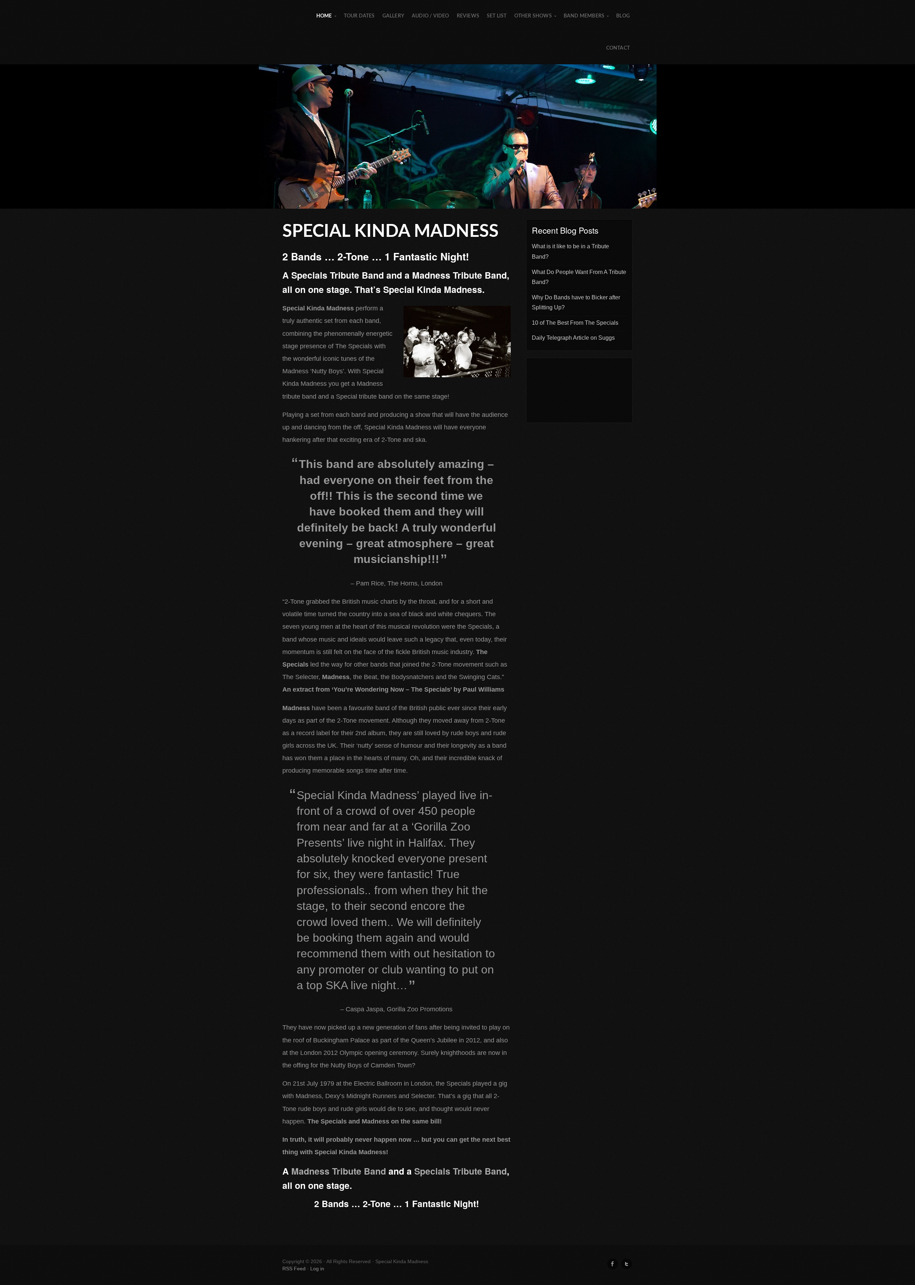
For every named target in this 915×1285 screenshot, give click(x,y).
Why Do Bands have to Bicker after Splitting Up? (576, 302)
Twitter (626, 1264)
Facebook (612, 1264)
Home (326, 23)
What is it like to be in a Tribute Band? (570, 251)
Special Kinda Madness (457, 136)
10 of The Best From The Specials (575, 323)
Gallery (393, 16)
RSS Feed (294, 1268)
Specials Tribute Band (460, 1171)
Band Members (586, 23)
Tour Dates (359, 16)
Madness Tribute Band (338, 1171)
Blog (623, 16)
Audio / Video (430, 16)
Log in (317, 1268)
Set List (497, 16)
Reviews (468, 16)
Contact (618, 48)
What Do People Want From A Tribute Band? (579, 277)
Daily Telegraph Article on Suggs (573, 338)
